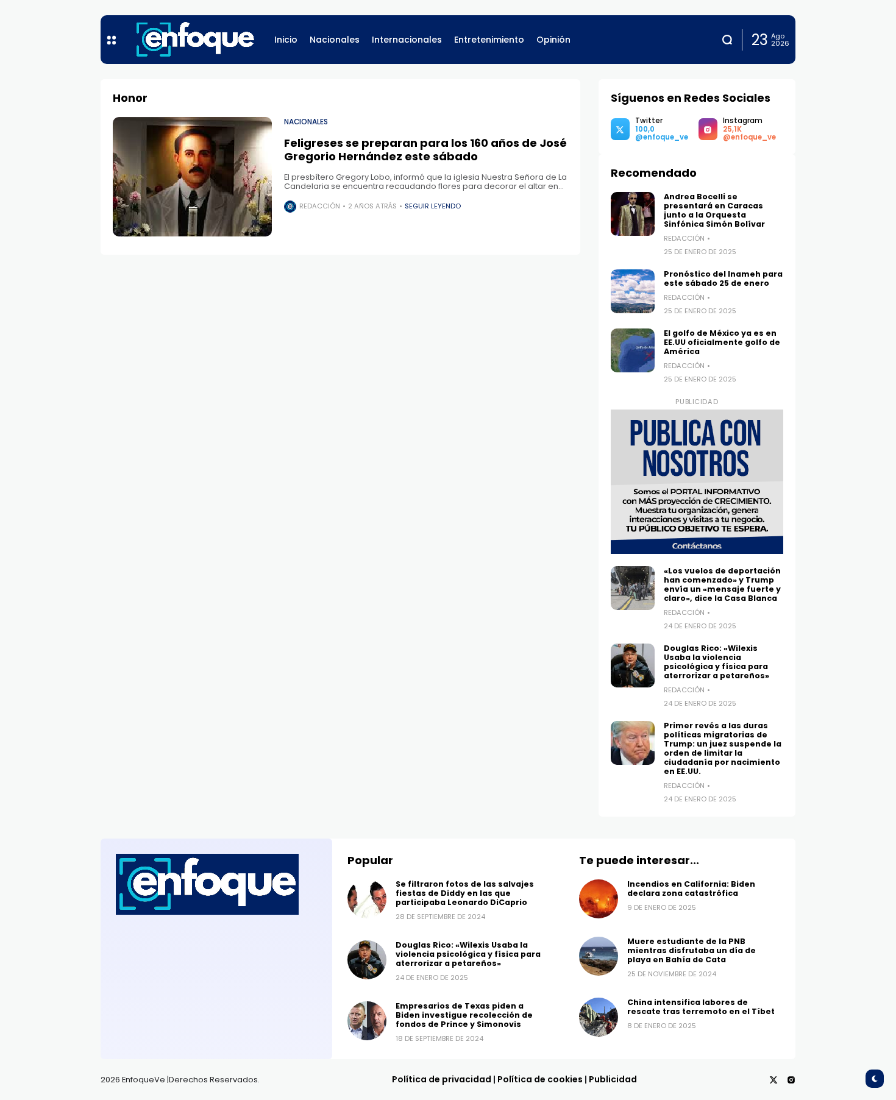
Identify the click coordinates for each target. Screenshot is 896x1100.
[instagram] (791, 1080)
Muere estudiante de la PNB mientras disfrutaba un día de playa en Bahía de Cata (691, 950)
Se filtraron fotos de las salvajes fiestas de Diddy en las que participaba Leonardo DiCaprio (465, 893)
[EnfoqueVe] (195, 40)
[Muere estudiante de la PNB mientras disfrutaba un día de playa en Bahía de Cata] (598, 956)
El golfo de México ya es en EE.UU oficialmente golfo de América (722, 342)
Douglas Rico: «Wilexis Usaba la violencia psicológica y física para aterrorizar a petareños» (716, 662)
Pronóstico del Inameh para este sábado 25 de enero (723, 278)
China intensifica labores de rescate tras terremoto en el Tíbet (701, 1007)
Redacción (319, 206)
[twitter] (773, 1080)
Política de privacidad (441, 1079)
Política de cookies (540, 1079)
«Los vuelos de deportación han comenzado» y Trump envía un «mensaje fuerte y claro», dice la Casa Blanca (722, 584)
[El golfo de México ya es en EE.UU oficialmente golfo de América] (633, 350)
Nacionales (306, 122)
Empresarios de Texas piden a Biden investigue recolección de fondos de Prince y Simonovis (464, 1015)
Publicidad (613, 1079)
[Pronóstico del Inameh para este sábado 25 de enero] (633, 291)
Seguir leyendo (433, 206)
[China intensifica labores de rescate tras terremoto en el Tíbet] (598, 1017)
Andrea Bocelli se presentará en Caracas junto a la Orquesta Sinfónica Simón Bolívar (714, 210)
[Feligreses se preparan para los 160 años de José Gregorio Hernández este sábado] (192, 176)
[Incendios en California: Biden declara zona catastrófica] (598, 898)
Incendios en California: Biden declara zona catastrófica (691, 888)
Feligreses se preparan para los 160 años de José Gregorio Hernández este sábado (425, 149)
